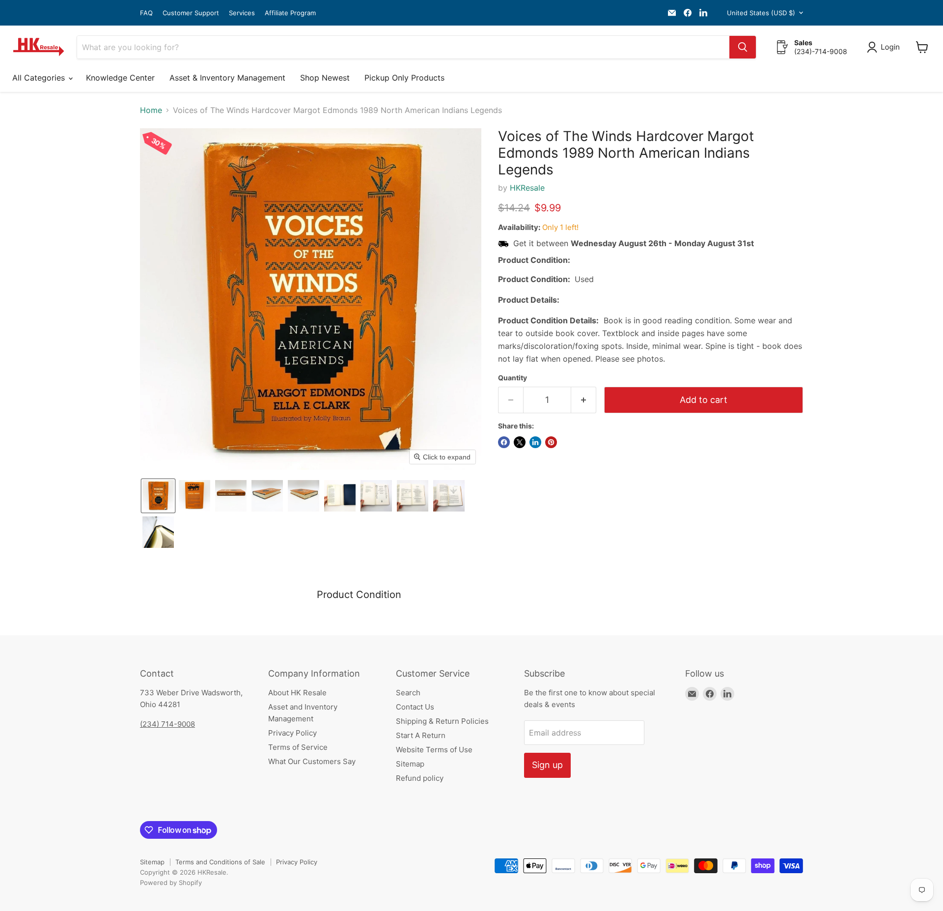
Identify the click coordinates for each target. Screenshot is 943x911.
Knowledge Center (120, 78)
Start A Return (420, 735)
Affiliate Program (290, 13)
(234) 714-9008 (167, 724)
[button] (885, 47)
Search (408, 692)
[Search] (742, 47)
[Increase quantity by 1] (583, 400)
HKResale (527, 188)
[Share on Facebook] (504, 442)
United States (761, 13)
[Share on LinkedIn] (535, 442)
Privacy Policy (292, 733)
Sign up (547, 765)
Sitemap (410, 764)
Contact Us (415, 707)
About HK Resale (297, 692)
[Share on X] (520, 442)
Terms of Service (298, 747)
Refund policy (420, 778)
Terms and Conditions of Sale (220, 862)
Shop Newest (325, 78)
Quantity (512, 378)
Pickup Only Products (404, 78)
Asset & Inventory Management (227, 78)
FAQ (146, 13)
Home (151, 110)
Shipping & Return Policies (442, 721)
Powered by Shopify (171, 882)
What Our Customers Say (312, 761)
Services (242, 13)
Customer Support (191, 13)
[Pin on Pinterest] (551, 442)
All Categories (39, 78)
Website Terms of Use (434, 749)
